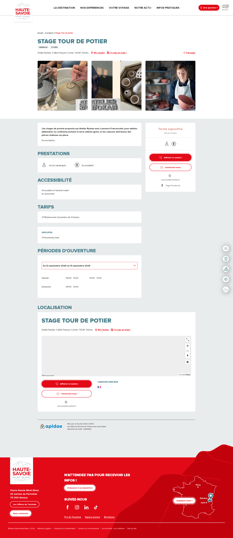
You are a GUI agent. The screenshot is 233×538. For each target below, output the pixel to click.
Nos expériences (92, 7)
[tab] (87, 265)
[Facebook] (67, 508)
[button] (63, 86)
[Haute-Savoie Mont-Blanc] (22, 11)
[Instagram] (77, 508)
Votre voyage (119, 7)
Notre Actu (142, 7)
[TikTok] (96, 508)
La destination (64, 7)
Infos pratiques (168, 7)
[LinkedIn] (86, 508)
